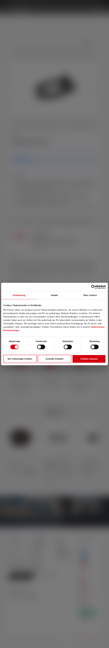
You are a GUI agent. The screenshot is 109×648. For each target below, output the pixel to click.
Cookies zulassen (89, 359)
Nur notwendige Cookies (20, 359)
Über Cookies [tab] (90, 295)
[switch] (41, 347)
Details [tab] (54, 295)
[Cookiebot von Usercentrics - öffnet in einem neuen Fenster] (93, 287)
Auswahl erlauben (54, 359)
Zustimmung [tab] (19, 295)
